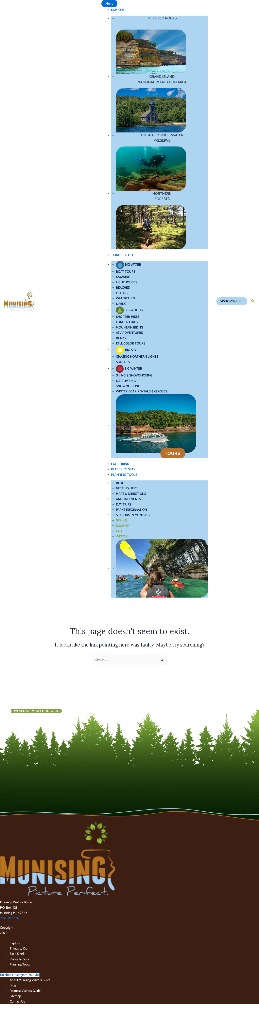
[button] (231, 301)
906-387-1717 (9, 918)
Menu (109, 3)
